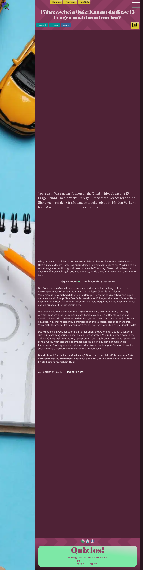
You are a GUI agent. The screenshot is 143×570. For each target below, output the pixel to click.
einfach (65, 25)
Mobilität (42, 25)
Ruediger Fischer (74, 371)
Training (70, 2)
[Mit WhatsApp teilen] (82, 542)
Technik (54, 25)
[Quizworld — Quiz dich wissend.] (11, 6)
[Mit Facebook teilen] (92, 542)
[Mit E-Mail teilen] (87, 542)
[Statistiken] (135, 25)
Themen (56, 2)
